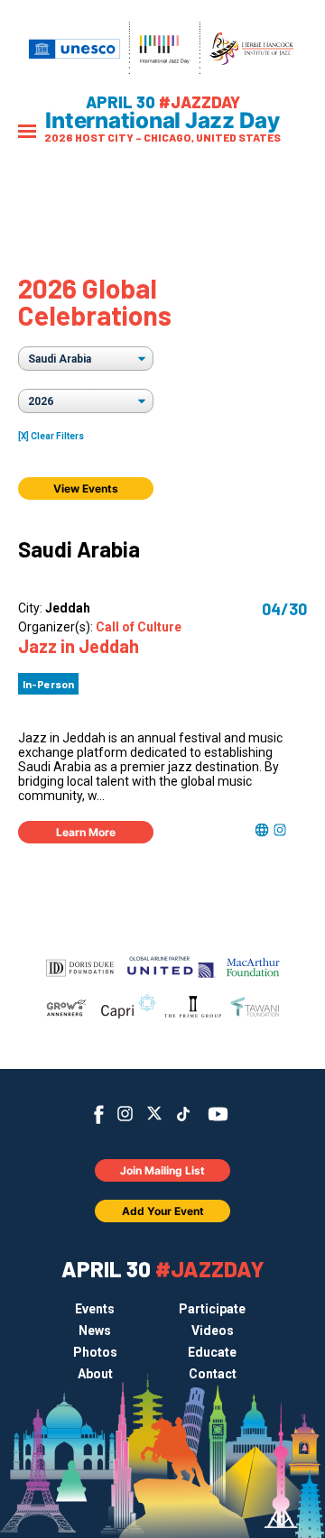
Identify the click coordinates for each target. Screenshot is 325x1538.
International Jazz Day (162, 121)
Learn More (86, 832)
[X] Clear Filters (51, 436)
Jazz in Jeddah (78, 646)
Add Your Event (163, 1211)
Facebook (99, 1114)
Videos (212, 1330)
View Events (85, 488)
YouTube (218, 1114)
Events (95, 1309)
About (95, 1374)
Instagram (125, 1113)
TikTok (184, 1114)
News (95, 1330)
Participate (212, 1309)
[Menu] (27, 133)
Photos (95, 1352)
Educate (212, 1352)
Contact (213, 1374)
